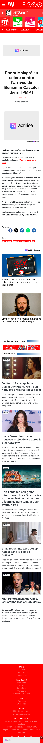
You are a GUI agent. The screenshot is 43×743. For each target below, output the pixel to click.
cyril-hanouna (6, 241)
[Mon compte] (39, 4)
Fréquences (21, 675)
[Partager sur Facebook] (9, 231)
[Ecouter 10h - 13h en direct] (21, 347)
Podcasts (22, 701)
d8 (33, 241)
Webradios (12, 30)
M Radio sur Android (21, 714)
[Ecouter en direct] (29, 4)
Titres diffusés (21, 672)
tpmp (29, 241)
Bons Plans (21, 682)
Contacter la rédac (21, 694)
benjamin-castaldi (19, 241)
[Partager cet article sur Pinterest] (21, 231)
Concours (21, 691)
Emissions (26, 30)
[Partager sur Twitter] (15, 231)
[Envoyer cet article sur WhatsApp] (27, 231)
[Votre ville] (24, 4)
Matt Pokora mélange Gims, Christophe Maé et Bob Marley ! (21, 602)
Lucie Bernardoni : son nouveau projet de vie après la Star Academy (21, 439)
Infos (21, 685)
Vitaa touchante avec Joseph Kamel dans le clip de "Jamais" (20, 552)
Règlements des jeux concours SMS (21, 727)
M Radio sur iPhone (21, 711)
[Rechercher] (34, 4)
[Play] (3, 13)
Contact (21, 670)
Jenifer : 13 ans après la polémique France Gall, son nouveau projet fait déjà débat (21, 386)
